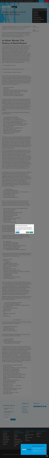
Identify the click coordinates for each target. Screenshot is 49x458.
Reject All (27, 232)
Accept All (31, 232)
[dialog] (24, 229)
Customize (17, 232)
